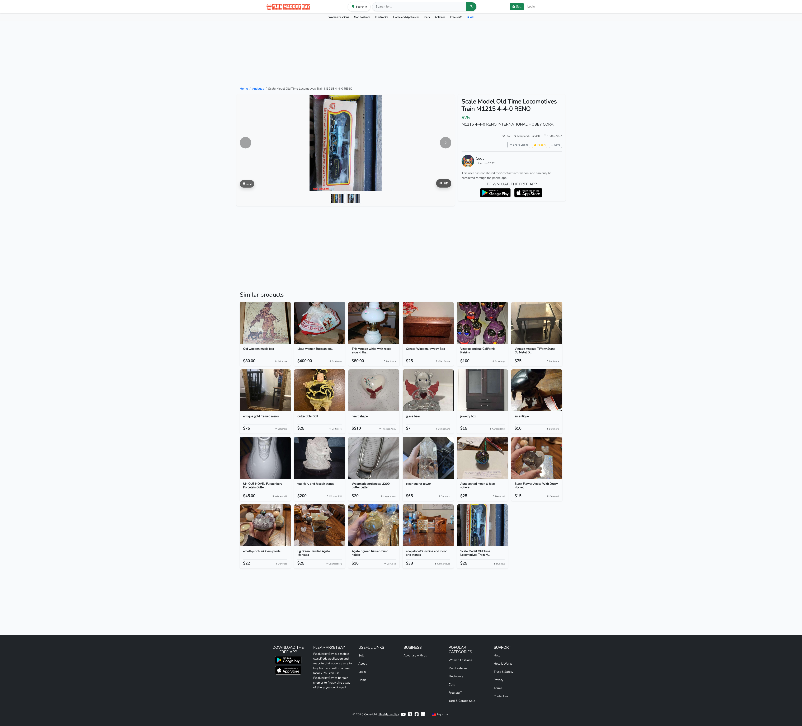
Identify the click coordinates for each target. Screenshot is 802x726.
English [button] (441, 714)
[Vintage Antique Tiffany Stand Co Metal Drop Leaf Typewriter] (536, 323)
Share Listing (520, 144)
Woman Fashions (339, 17)
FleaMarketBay (388, 714)
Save (557, 144)
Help (497, 655)
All (472, 17)
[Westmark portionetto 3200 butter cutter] (373, 458)
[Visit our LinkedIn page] (423, 714)
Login (531, 6)
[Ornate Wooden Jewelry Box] (428, 323)
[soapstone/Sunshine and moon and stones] (428, 525)
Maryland (523, 136)
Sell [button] (518, 6)
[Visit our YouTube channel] (403, 714)
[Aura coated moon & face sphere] (482, 458)
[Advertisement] (401, 53)
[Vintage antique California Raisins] (482, 323)
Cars (427, 17)
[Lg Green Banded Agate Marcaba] (319, 525)
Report (541, 144)
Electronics (381, 17)
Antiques (440, 17)
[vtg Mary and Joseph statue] (319, 458)
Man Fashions (362, 17)
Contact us (501, 696)
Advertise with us (415, 655)
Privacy (498, 680)
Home (244, 88)
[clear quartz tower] (428, 458)
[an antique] (536, 390)
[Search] (471, 6)
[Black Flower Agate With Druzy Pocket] (536, 458)
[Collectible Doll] (319, 390)
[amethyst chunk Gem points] (265, 525)
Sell (361, 655)
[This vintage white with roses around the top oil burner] (373, 323)
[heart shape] (373, 390)
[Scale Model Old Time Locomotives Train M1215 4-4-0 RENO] (482, 525)
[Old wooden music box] (265, 323)
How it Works (503, 663)
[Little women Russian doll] (319, 323)
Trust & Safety (503, 672)
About (362, 663)
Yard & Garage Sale (462, 701)
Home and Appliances (406, 17)
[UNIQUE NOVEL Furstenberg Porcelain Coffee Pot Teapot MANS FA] (265, 458)
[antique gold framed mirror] (265, 390)
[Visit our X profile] (410, 714)
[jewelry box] (482, 390)
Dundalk (535, 136)
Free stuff (456, 17)
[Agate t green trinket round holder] (373, 525)
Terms (498, 688)
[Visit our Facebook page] (416, 714)
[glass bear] (428, 390)
